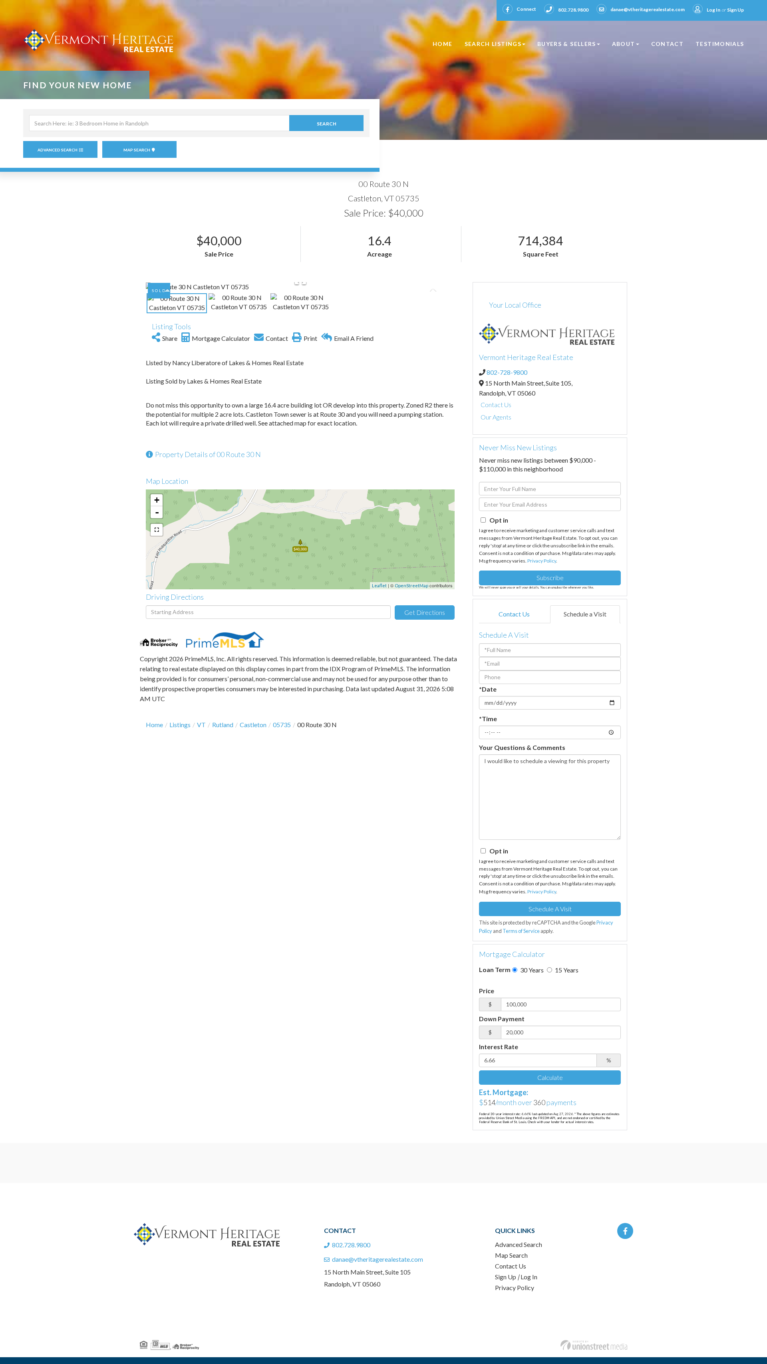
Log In (713, 10)
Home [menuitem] (442, 43)
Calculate (550, 1077)
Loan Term (495, 969)
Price (486, 990)
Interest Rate (498, 1046)
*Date (488, 689)
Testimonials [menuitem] (719, 43)
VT (201, 724)
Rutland (222, 724)
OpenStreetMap (411, 585)
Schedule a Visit (585, 614)
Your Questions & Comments (522, 747)
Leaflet (379, 585)
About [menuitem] (623, 43)
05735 (282, 724)
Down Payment (502, 1018)
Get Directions (424, 612)
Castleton (253, 724)
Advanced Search (57, 149)
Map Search (136, 149)
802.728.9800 (573, 10)
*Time (488, 718)
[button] (326, 123)
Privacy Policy (541, 561)
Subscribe (550, 577)
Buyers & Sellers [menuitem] (566, 43)
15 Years (566, 970)
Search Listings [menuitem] (493, 43)
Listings (180, 724)
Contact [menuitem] (667, 43)
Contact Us (496, 404)
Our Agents (496, 417)
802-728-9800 (507, 372)
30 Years (531, 970)
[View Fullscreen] (157, 530)
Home (154, 724)
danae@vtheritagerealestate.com (647, 9)
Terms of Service (521, 931)
